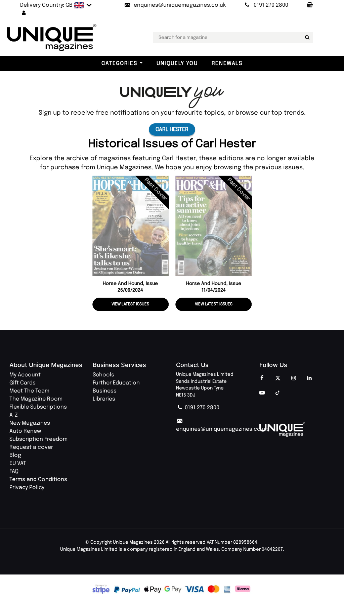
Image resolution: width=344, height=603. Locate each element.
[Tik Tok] (277, 393)
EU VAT (17, 463)
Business (105, 391)
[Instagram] (293, 378)
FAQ (13, 471)
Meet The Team (29, 391)
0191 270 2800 (201, 408)
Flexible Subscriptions (38, 407)
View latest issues (130, 304)
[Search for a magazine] (306, 37)
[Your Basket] (309, 5)
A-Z (13, 415)
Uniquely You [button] (177, 63)
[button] (24, 13)
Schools (103, 375)
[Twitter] (277, 378)
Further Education (116, 383)
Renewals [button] (227, 63)
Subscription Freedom (38, 439)
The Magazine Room (35, 399)
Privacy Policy (26, 487)
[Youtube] (262, 393)
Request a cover (31, 447)
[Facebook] (262, 378)
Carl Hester (172, 129)
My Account (25, 375)
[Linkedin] (309, 378)
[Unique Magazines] (297, 429)
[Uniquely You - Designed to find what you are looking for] (172, 97)
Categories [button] (119, 63)
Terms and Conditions (38, 479)
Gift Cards (22, 383)
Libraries (104, 399)
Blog (15, 455)
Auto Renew (25, 431)
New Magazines (29, 423)
